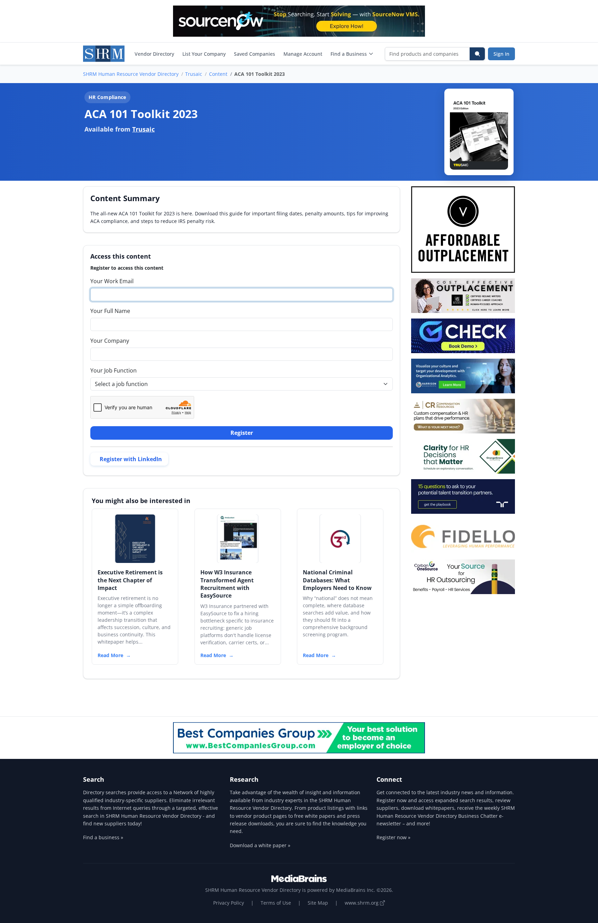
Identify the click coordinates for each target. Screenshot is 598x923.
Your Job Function (113, 370)
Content (218, 74)
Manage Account (302, 54)
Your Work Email (112, 281)
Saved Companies (254, 54)
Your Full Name (110, 311)
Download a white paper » (260, 845)
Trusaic (193, 74)
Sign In (501, 54)
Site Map (318, 902)
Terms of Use (276, 902)
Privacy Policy (228, 902)
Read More (110, 655)
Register (241, 433)
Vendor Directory (154, 54)
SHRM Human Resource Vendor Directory (131, 74)
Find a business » (103, 837)
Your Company (109, 340)
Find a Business (348, 54)
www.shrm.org (362, 902)
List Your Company (204, 54)
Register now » (393, 837)
